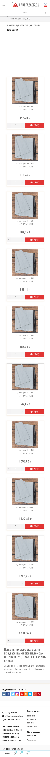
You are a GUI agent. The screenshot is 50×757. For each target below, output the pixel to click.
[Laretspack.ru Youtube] (22, 694)
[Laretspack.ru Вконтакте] (4, 694)
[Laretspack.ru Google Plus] (35, 694)
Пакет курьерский (25, 109)
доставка (30, 722)
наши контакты (32, 726)
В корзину (35, 125)
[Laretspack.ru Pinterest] (39, 694)
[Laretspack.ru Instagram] (17, 694)
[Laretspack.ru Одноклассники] (26, 694)
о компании (31, 715)
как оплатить (31, 719)
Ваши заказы (31, 740)
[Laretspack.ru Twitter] (13, 694)
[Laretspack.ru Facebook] (8, 694)
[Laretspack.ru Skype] (30, 694)
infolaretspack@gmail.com (14, 716)
